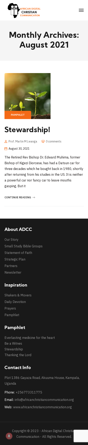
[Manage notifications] (9, 436)
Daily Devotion (15, 302)
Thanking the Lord (18, 355)
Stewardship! (27, 130)
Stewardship (14, 349)
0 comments (53, 141)
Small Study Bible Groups (24, 246)
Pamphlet (18, 115)
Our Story (11, 239)
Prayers (10, 308)
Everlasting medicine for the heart (30, 338)
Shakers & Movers (18, 295)
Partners (11, 266)
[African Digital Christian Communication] (25, 10)
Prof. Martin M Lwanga (23, 141)
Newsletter (13, 272)
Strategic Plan (15, 259)
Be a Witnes (13, 343)
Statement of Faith (18, 253)
